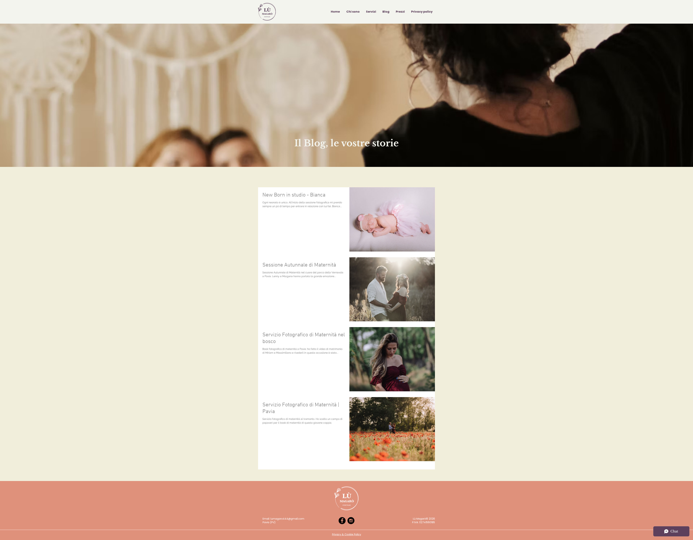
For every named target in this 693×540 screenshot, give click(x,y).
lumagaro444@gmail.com (287, 519)
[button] (370, 11)
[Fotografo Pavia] (342, 520)
